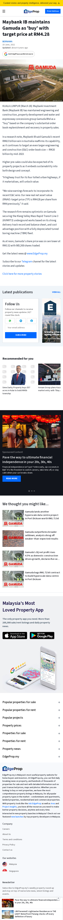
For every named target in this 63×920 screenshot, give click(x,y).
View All (56, 292)
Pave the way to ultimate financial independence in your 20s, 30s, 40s (27, 460)
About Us (6, 834)
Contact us (7, 849)
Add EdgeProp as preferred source (20, 54)
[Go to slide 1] (29, 491)
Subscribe (20, 335)
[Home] (31, 11)
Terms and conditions (12, 839)
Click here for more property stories (22, 274)
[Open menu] (4, 11)
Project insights (9, 806)
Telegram (27, 261)
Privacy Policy (8, 844)
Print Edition (53, 11)
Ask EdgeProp (34, 803)
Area (53, 803)
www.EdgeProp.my (37, 253)
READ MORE (11, 478)
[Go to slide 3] (34, 491)
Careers (6, 829)
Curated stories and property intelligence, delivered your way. (30, 3)
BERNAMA (7, 41)
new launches (17, 816)
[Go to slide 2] (31, 491)
